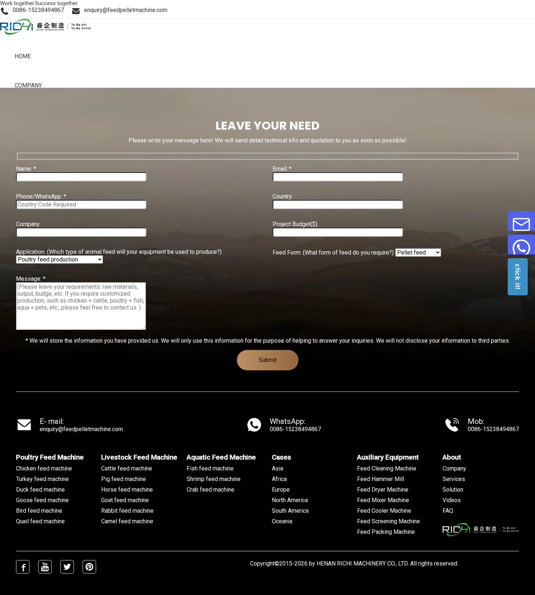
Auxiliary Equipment (388, 457)
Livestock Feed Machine (139, 457)
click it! (518, 277)
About (452, 457)
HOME (23, 56)
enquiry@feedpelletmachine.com (81, 429)
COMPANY (28, 85)
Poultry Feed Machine (50, 457)
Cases (281, 457)
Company (454, 468)
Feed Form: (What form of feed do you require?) (334, 252)
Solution (453, 489)
